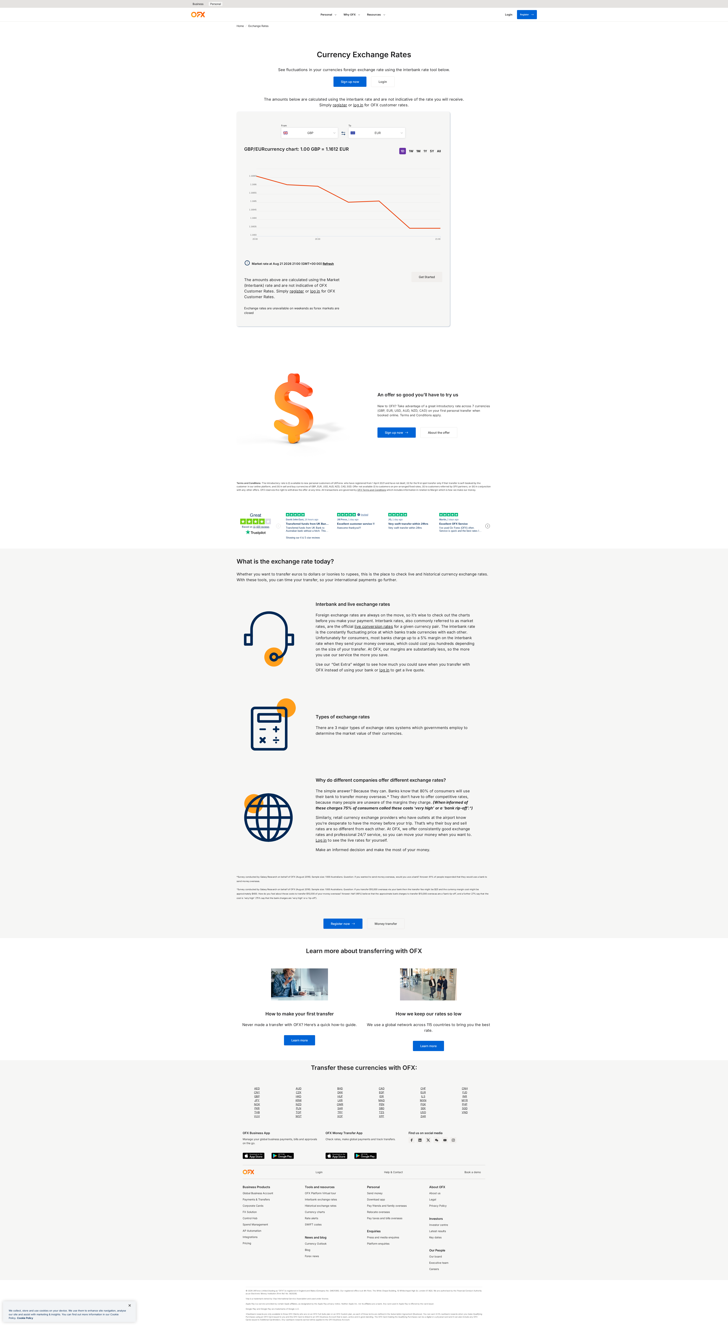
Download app (376, 1199)
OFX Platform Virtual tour (320, 1193)
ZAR (423, 1116)
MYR (465, 1100)
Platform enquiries (378, 1243)
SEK (423, 1108)
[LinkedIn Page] (420, 1140)
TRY (340, 1112)
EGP (381, 1092)
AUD (298, 1088)
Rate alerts (311, 1218)
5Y (432, 151)
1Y (425, 151)
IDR (381, 1096)
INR (464, 1096)
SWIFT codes (313, 1224)
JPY (257, 1100)
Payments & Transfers (256, 1199)
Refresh (328, 263)
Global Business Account (258, 1193)
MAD (381, 1100)
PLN (298, 1108)
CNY (257, 1092)
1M (418, 151)
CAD (381, 1088)
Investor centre (438, 1224)
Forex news (312, 1256)
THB (257, 1112)
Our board (435, 1256)
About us (434, 1193)
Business (198, 3)
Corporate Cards (253, 1205)
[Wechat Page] (437, 1140)
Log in (321, 840)
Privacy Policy (438, 1205)
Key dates (435, 1237)
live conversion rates (374, 626)
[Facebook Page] (412, 1140)
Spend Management (255, 1224)
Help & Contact (393, 1172)
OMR (340, 1104)
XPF (381, 1116)
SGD (465, 1108)
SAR (340, 1108)
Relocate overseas (378, 1212)
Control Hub (250, 1218)
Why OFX (350, 14)
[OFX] (198, 14)
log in (358, 105)
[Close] (130, 1305)
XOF (340, 1116)
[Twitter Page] (428, 1140)
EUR (423, 1092)
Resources (374, 14)
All (439, 151)
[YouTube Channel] (445, 1140)
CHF (423, 1088)
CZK (298, 1092)
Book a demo (472, 1172)
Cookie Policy (25, 1317)
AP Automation (252, 1230)
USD (423, 1112)
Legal (432, 1199)
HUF (340, 1096)
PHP (464, 1104)
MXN (423, 1100)
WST (299, 1116)
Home (240, 25)
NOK (257, 1104)
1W (411, 151)
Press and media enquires (383, 1237)
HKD (298, 1096)
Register (524, 14)
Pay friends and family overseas (387, 1205)
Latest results (437, 1231)
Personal (215, 3)
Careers (434, 1269)
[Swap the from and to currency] (343, 133)
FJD (464, 1092)
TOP (298, 1112)
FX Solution (250, 1212)
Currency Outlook (316, 1243)
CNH (465, 1088)
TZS (381, 1112)
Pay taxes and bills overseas (384, 1218)
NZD (298, 1104)
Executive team (438, 1262)
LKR (340, 1100)
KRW (299, 1100)
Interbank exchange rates (321, 1199)
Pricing (247, 1243)
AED (257, 1088)
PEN (381, 1104)
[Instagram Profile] (453, 1140)
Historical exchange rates (320, 1205)
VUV (257, 1116)
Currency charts (315, 1212)
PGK (423, 1104)
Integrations (250, 1237)
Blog (307, 1249)
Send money (375, 1193)
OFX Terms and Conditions (371, 489)
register (340, 105)
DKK (340, 1092)
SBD (381, 1108)
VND (465, 1112)
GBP (257, 1096)
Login (319, 1172)
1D (402, 151)
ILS (423, 1096)
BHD (340, 1088)
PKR (257, 1108)
